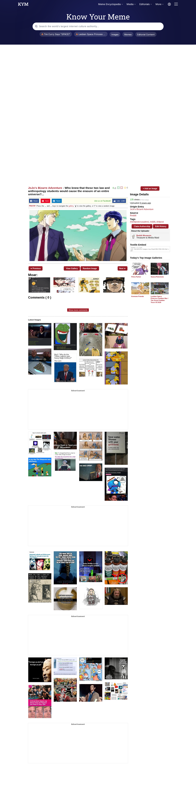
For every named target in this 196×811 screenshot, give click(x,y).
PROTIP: (32, 206)
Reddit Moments (143, 235)
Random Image (90, 268)
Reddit (133, 215)
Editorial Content (146, 34)
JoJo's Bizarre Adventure (45, 187)
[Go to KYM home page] (23, 5)
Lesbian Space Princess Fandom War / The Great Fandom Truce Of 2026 (159, 299)
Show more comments (78, 310)
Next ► (122, 268)
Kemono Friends (137, 296)
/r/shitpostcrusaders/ (139, 222)
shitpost (160, 222)
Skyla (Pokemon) (157, 277)
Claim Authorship (142, 226)
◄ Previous (35, 268)
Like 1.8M (120, 201)
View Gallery (72, 268)
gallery (71, 206)
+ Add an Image (150, 188)
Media (130, 4)
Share (35, 201)
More (158, 4)
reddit (152, 222)
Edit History (160, 226)
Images (115, 34)
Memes (128, 34)
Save (46, 201)
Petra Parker (136, 277)
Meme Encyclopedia (109, 4)
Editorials (144, 4)
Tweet (57, 201)
